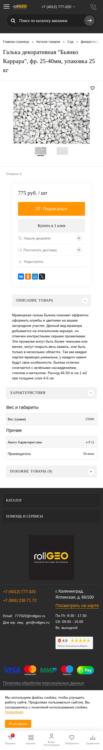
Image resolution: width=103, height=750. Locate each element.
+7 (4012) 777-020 (19, 592)
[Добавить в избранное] (92, 88)
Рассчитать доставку (40, 250)
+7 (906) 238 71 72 (19, 600)
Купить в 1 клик (52, 225)
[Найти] (89, 20)
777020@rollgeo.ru (30, 616)
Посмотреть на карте (77, 605)
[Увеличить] (51, 118)
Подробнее (14, 712)
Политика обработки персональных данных (43, 683)
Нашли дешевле (37, 238)
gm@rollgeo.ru (38, 622)
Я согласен (18, 724)
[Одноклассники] (28, 277)
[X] (42, 277)
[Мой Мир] (35, 277)
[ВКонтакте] (21, 277)
